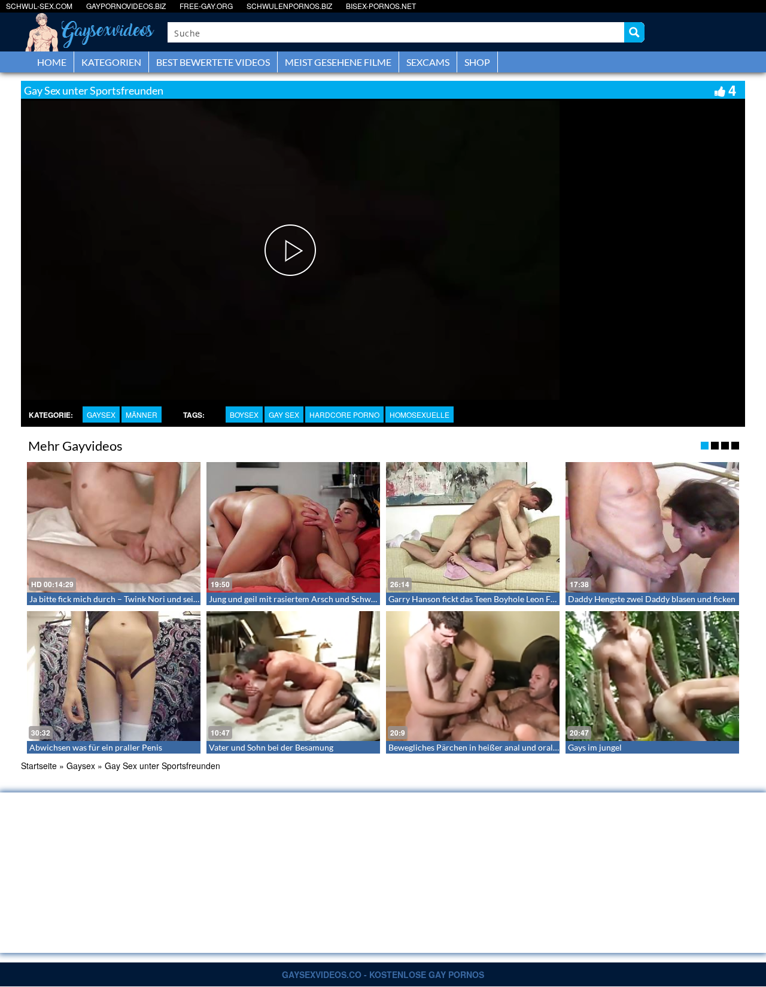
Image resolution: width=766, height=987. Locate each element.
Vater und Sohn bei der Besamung (271, 747)
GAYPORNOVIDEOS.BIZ (126, 5)
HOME (51, 62)
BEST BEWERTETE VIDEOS (213, 62)
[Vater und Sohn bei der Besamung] (293, 676)
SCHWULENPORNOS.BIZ (289, 5)
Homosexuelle (419, 414)
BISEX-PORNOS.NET (381, 5)
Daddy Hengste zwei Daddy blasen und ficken (651, 599)
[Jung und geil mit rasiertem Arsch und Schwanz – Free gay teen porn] (293, 527)
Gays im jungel (595, 747)
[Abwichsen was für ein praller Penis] (113, 676)
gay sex (284, 414)
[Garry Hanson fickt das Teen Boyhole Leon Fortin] (473, 527)
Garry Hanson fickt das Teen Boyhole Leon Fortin (478, 599)
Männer (141, 414)
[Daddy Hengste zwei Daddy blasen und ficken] (652, 527)
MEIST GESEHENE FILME (338, 62)
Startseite (39, 766)
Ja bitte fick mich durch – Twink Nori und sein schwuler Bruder (145, 599)
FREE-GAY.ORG (206, 5)
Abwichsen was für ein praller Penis (95, 747)
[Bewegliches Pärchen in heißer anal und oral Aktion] (473, 676)
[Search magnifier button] (634, 32)
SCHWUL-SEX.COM (39, 5)
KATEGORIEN (111, 62)
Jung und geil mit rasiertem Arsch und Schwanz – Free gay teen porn (335, 599)
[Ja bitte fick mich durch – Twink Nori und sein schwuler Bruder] (113, 527)
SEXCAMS (427, 62)
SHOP (477, 62)
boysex (244, 414)
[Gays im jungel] (652, 676)
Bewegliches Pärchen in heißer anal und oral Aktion (484, 747)
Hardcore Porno (344, 414)
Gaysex (101, 414)
